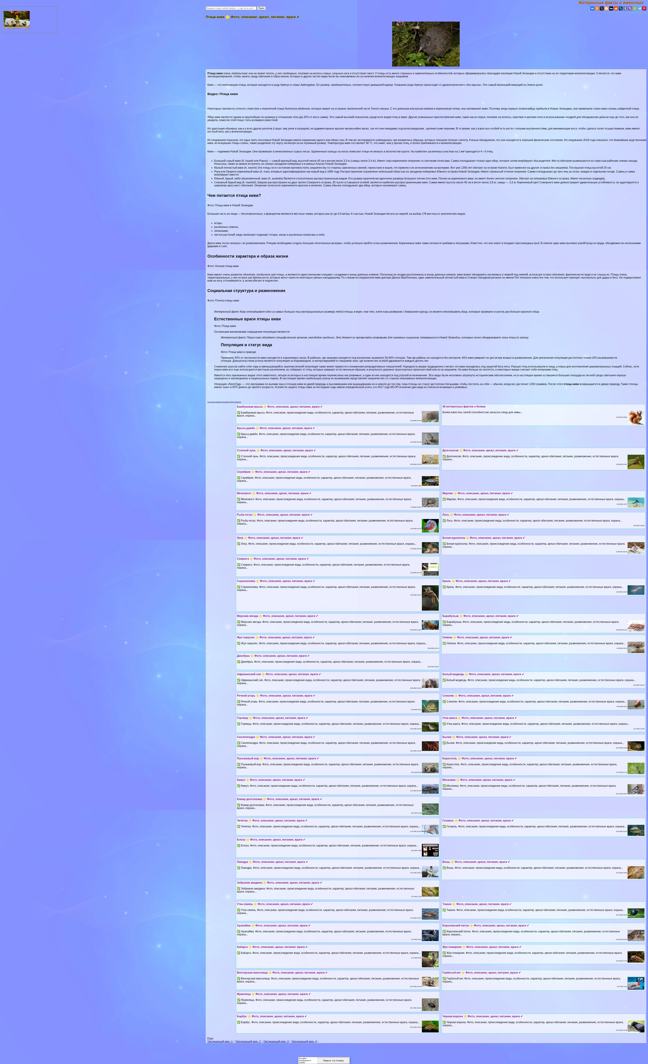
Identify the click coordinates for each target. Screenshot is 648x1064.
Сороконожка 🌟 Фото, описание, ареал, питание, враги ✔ (276, 581)
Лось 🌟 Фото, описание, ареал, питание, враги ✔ (475, 514)
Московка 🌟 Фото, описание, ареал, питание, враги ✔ (478, 779)
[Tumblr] (625, 8)
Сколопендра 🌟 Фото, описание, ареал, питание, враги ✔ (276, 737)
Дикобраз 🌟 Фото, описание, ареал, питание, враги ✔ (273, 655)
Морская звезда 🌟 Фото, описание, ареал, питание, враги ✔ (277, 616)
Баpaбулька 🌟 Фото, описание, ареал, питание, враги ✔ (480, 616)
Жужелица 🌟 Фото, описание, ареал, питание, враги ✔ (274, 994)
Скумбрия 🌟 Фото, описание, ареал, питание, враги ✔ (273, 471)
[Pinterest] (644, 8)
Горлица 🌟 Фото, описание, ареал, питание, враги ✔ (272, 717)
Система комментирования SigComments (224, 402)
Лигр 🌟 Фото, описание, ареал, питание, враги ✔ (270, 537)
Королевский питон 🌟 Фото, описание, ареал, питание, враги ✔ (485, 925)
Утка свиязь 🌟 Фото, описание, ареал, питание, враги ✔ (275, 904)
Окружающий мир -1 (220, 1041)
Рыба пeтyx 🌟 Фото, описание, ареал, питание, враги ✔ (275, 514)
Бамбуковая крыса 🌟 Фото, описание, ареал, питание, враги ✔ (279, 406)
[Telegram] (640, 8)
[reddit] (616, 8)
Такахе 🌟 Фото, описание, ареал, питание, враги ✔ (476, 904)
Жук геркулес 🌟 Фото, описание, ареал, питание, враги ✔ (276, 637)
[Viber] (630, 8)
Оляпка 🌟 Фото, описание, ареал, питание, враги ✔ (477, 637)
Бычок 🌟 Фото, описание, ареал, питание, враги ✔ (476, 737)
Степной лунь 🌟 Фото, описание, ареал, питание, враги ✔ (276, 450)
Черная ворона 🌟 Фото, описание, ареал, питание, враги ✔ (482, 1016)
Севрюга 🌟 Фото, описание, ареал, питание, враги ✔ (273, 558)
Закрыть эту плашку (333, 1060)
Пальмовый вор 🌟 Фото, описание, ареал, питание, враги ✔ (278, 758)
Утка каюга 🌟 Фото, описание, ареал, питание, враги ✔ (479, 717)
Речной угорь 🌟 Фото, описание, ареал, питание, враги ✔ (276, 695)
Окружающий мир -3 (276, 1041)
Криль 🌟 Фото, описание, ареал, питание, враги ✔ (476, 581)
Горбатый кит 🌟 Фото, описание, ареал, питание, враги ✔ (481, 972)
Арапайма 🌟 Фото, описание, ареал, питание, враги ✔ (273, 925)
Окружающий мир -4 (304, 1041)
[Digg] (611, 8)
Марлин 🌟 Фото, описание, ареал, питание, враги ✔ (477, 493)
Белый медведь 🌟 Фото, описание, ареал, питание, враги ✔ (483, 674)
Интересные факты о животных (613, 2)
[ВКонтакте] (592, 8)
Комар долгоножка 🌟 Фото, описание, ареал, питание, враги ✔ (279, 799)
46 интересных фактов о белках (464, 406)
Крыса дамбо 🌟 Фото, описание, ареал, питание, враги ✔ (276, 428)
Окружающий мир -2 (248, 1041)
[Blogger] (606, 8)
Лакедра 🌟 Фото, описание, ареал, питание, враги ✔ (272, 861)
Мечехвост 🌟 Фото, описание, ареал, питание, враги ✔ (274, 493)
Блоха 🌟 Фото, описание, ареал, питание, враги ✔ (271, 839)
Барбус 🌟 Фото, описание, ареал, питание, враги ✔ (272, 1016)
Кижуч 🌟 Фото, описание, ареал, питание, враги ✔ (271, 779)
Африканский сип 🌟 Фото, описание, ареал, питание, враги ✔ (279, 674)
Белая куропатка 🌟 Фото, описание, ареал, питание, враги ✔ (483, 537)
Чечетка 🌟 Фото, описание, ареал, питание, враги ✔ (272, 820)
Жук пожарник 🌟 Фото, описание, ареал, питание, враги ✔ (481, 947)
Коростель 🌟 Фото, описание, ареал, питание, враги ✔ (479, 758)
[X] (602, 8)
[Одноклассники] (597, 8)
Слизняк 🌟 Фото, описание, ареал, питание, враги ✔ (478, 695)
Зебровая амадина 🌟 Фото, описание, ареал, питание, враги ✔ (279, 882)
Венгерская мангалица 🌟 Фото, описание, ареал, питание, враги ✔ (282, 972)
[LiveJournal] (621, 8)
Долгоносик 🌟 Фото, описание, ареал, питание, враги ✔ (480, 450)
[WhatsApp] (635, 8)
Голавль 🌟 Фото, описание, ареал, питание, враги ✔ (478, 820)
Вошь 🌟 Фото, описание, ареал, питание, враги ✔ (476, 861)
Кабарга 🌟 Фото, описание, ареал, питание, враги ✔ (272, 947)
